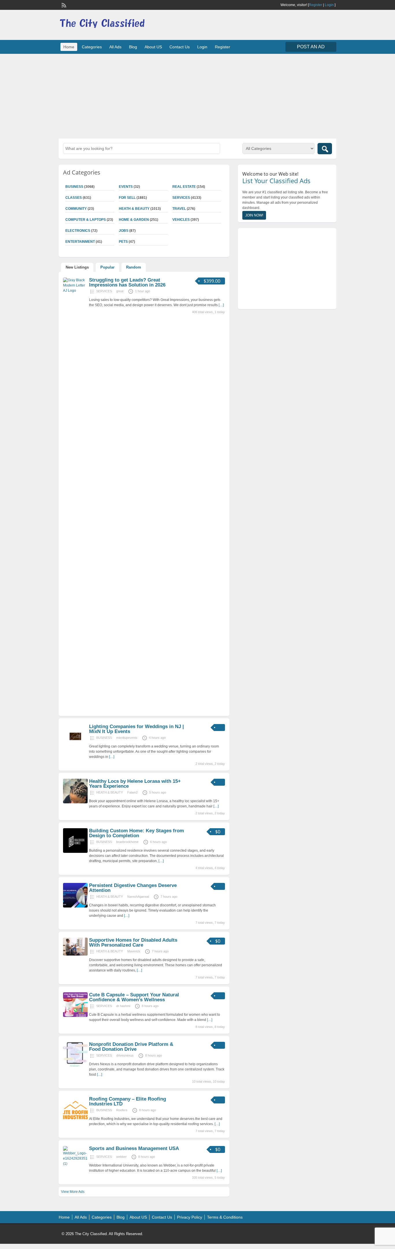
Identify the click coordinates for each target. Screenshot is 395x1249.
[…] (221, 305)
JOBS (123, 231)
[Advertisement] (197, 95)
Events (126, 187)
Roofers (122, 1110)
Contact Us (179, 47)
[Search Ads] (325, 148)
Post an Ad (311, 46)
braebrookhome (127, 842)
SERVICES (181, 198)
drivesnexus (125, 1055)
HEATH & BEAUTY (134, 209)
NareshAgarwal (138, 896)
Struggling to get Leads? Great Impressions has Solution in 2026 (127, 282)
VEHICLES (181, 220)
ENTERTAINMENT (80, 242)
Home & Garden (134, 220)
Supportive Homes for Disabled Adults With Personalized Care (133, 942)
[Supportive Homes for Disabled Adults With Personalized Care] (75, 954)
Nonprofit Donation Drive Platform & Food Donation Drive (131, 1047)
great (119, 291)
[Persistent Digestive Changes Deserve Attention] (75, 906)
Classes (73, 198)
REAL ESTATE (184, 187)
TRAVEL (179, 209)
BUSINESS (74, 187)
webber (121, 1156)
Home (68, 47)
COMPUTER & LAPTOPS (85, 220)
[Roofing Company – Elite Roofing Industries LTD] (75, 1120)
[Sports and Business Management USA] (75, 1164)
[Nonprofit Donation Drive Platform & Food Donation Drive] (75, 1065)
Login (329, 5)
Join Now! (254, 215)
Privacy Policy (189, 1217)
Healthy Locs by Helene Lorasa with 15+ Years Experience (135, 783)
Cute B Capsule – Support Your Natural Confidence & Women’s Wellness (134, 997)
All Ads (115, 47)
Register (315, 5)
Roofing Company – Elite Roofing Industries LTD (127, 1101)
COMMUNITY (76, 209)
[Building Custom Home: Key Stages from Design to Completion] (75, 852)
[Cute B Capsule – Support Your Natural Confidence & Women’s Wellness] (75, 1016)
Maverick (133, 951)
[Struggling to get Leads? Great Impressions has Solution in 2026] (75, 291)
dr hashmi (123, 1006)
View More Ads (72, 1192)
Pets (123, 242)
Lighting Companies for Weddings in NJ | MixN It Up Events (136, 729)
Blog (133, 47)
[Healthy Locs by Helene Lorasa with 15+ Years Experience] (75, 802)
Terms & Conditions (225, 1217)
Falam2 (132, 792)
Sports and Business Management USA (134, 1148)
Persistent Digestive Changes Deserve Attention (133, 888)
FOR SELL (127, 198)
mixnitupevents (126, 737)
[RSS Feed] (63, 4)
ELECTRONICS (77, 231)
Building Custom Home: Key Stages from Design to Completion (136, 833)
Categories (92, 47)
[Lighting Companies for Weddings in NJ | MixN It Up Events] (75, 747)
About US (153, 47)
